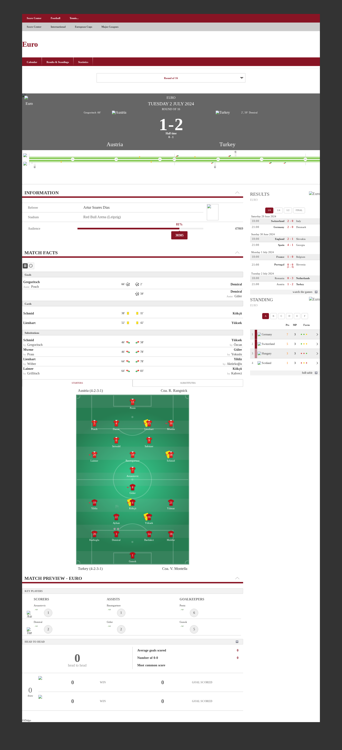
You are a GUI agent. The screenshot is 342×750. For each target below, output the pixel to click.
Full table (307, 372)
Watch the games (302, 292)
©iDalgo (26, 720)
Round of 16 (171, 78)
